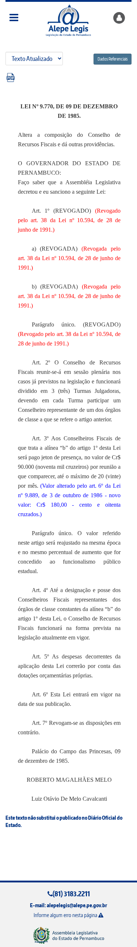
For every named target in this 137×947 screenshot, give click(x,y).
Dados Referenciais (113, 59)
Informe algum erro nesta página (66, 915)
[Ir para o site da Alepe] (68, 935)
